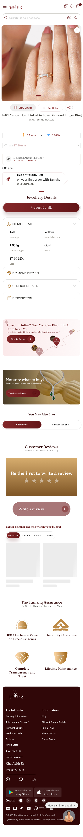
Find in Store (18, 339)
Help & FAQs (48, 727)
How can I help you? (60, 805)
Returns (10, 738)
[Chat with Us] (34, 779)
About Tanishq (49, 733)
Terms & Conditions (33, 819)
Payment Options (15, 727)
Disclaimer (60, 819)
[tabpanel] (41, 63)
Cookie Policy (48, 738)
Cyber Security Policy (15, 819)
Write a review (31, 509)
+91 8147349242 (15, 769)
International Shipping (17, 722)
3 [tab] (47, 97)
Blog (44, 716)
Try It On (53, 107)
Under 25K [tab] (13, 535)
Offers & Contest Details (54, 722)
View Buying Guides (17, 393)
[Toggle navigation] (6, 7)
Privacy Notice (49, 819)
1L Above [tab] (49, 535)
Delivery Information (16, 716)
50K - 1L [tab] (38, 535)
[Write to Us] (21, 779)
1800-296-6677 (14, 757)
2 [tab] (43, 97)
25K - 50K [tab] (26, 535)
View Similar (25, 107)
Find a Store (12, 744)
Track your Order (14, 733)
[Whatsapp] (8, 779)
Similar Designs (60, 424)
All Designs (22, 424)
